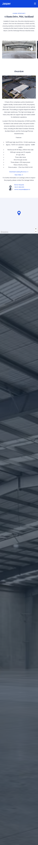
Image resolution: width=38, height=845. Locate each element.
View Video (18, 174)
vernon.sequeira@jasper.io (22, 189)
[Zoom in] (36, 229)
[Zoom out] (36, 231)
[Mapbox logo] (4, 232)
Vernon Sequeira (19, 185)
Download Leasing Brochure (18, 171)
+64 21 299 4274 (19, 187)
